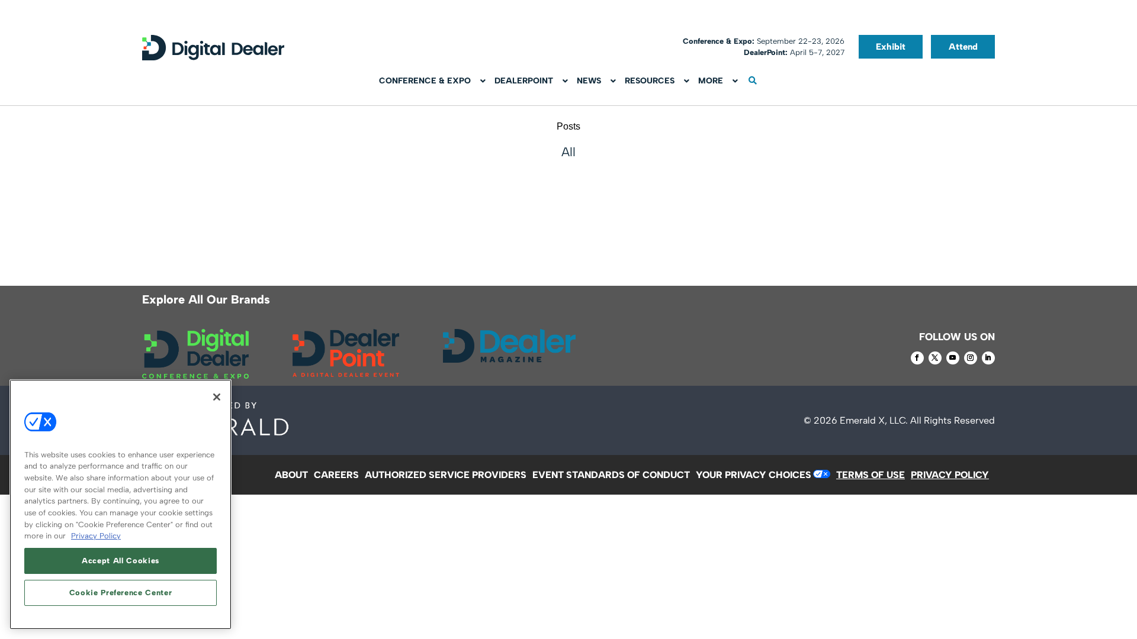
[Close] (217, 397)
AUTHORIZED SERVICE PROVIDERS (445, 474)
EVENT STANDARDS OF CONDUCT (611, 474)
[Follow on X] (935, 357)
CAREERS (336, 474)
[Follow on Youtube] (952, 357)
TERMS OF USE (870, 474)
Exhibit (890, 46)
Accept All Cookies (120, 560)
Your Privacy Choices (753, 474)
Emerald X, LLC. (874, 420)
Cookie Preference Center (120, 592)
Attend (963, 46)
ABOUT (291, 474)
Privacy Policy (96, 535)
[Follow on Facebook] (917, 357)
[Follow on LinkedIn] (988, 357)
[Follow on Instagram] (970, 357)
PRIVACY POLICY (950, 474)
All (568, 151)
